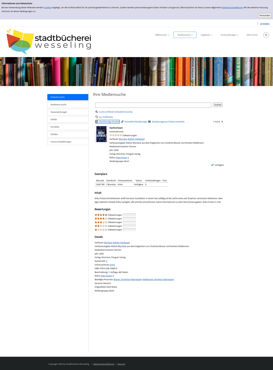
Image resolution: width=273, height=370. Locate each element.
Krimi (112, 264)
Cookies (47, 7)
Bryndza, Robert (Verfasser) (132, 139)
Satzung (121, 364)
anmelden (265, 23)
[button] (266, 35)
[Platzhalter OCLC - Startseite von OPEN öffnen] (50, 42)
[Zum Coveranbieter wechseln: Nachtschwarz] (101, 134)
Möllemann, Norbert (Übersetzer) (158, 279)
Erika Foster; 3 (122, 157)
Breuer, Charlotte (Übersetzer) (128, 279)
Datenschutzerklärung (232, 7)
